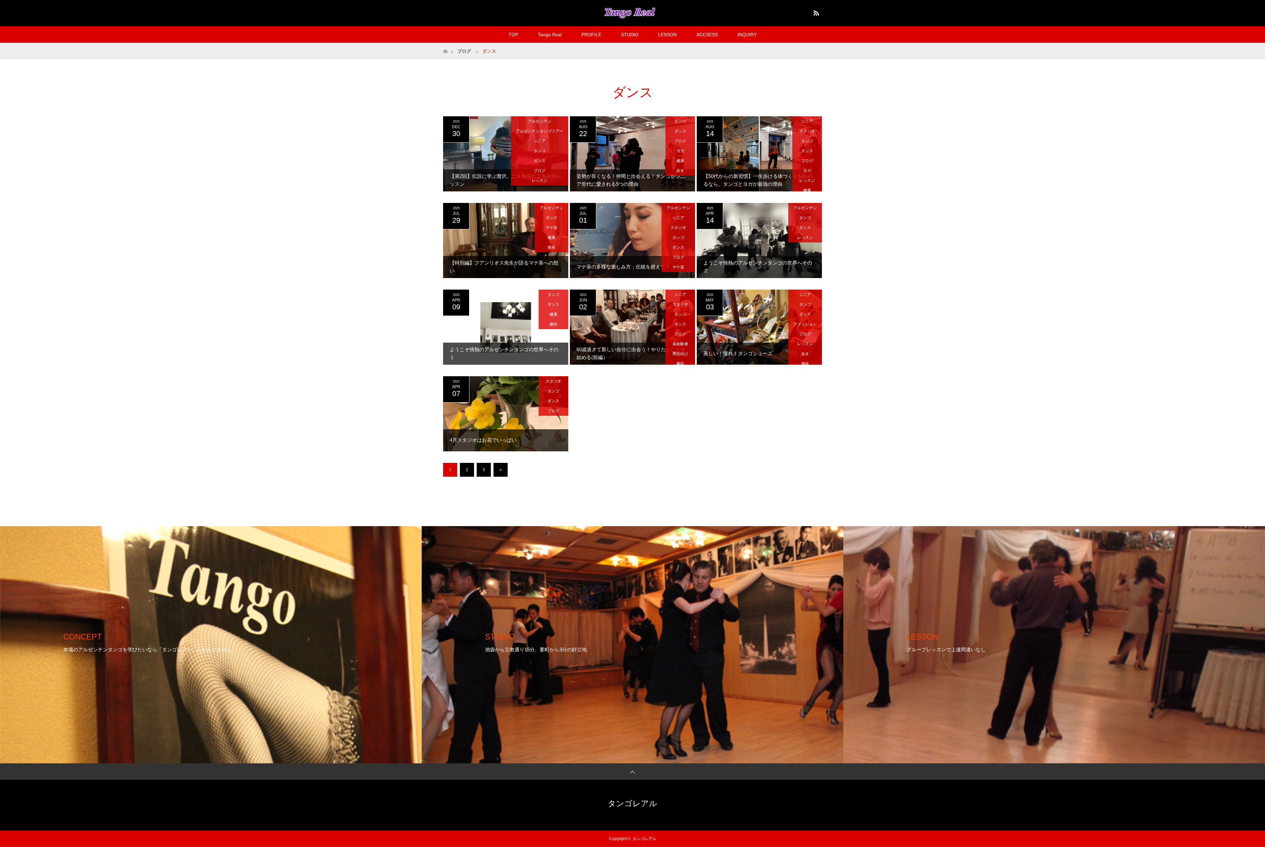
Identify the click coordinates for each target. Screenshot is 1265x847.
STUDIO (629, 34)
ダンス (540, 160)
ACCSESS (707, 34)
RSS (815, 12)
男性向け (680, 354)
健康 (680, 160)
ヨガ (680, 151)
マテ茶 (551, 227)
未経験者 (680, 344)
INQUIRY (747, 34)
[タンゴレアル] (632, 13)
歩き (680, 170)
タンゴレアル (632, 803)
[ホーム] (445, 45)
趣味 (553, 324)
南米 (551, 247)
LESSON (667, 34)
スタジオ (807, 131)
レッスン (540, 180)
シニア (540, 141)
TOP (513, 34)
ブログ (540, 170)
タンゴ (540, 151)
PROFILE (591, 34)
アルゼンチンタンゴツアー (539, 131)
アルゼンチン (539, 121)
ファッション (805, 324)
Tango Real (550, 34)
